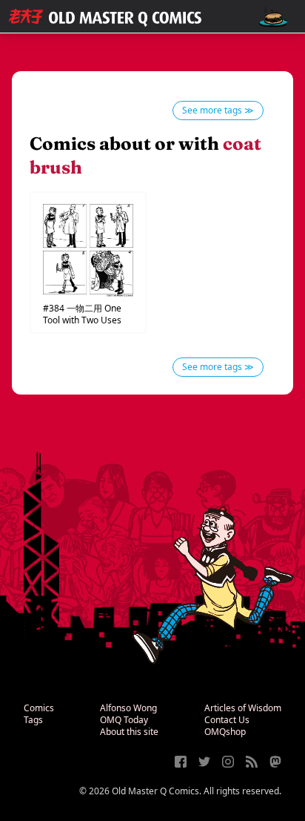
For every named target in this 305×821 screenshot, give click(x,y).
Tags (33, 719)
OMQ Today (124, 719)
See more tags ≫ (218, 110)
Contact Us (226, 719)
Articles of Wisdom (242, 708)
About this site (129, 731)
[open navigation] (273, 16)
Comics (39, 708)
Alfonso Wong (128, 708)
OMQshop (225, 731)
